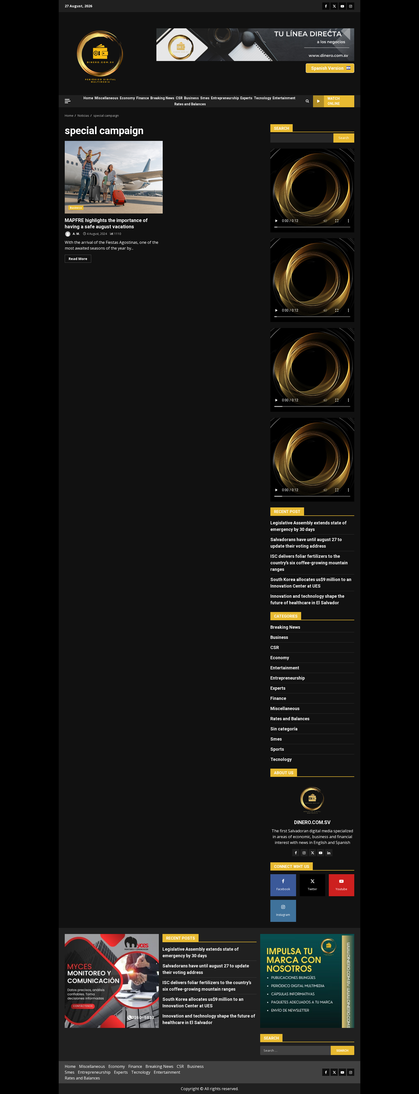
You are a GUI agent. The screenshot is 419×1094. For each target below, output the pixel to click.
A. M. (76, 234)
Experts (246, 98)
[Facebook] (295, 852)
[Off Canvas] (68, 101)
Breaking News (162, 98)
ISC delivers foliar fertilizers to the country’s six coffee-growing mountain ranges (309, 563)
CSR (179, 98)
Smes (205, 98)
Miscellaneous (106, 98)
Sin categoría (284, 728)
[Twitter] (312, 852)
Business (191, 98)
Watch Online (334, 101)
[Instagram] (304, 852)
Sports (277, 749)
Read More (78, 258)
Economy (127, 98)
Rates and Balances (190, 104)
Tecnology (262, 98)
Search (281, 128)
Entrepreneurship (225, 98)
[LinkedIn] (328, 852)
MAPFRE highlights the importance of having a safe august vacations (114, 177)
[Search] (307, 101)
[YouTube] (320, 852)
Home (88, 98)
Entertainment (284, 98)
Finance (142, 98)
